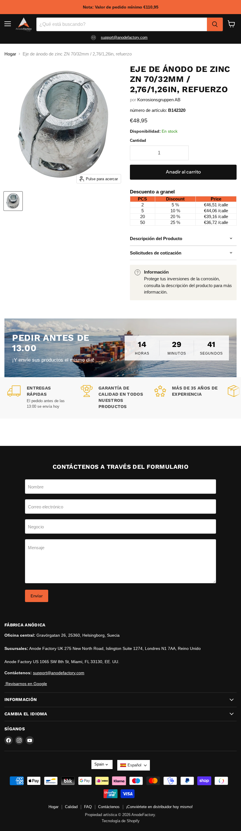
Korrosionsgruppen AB (158, 99)
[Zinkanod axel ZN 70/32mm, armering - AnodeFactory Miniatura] (13, 201)
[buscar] (215, 24)
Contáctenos (109, 807)
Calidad (71, 807)
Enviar (37, 596)
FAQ (88, 807)
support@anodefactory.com (124, 37)
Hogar (10, 53)
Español (134, 765)
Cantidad (138, 140)
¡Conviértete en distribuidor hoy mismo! (159, 807)
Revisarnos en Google (25, 683)
